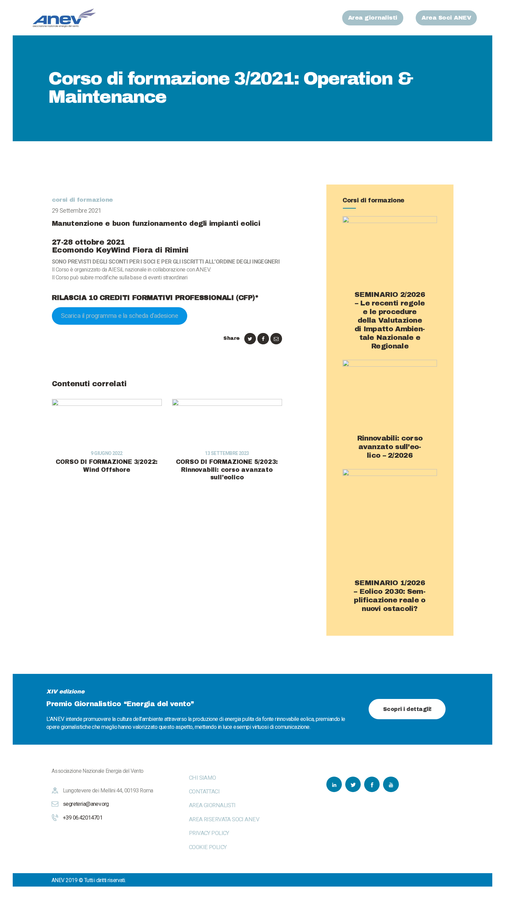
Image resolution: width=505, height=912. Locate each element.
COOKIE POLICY (207, 847)
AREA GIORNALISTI (212, 805)
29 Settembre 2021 (76, 210)
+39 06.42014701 (82, 817)
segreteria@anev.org (86, 804)
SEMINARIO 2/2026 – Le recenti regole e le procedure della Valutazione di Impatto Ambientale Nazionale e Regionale (390, 320)
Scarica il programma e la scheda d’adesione (119, 316)
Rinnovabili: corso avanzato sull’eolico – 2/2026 (390, 446)
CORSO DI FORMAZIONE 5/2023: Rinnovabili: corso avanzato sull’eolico (227, 470)
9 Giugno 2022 (106, 453)
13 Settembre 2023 (227, 453)
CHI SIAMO (202, 778)
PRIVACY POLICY (209, 833)
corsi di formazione (82, 200)
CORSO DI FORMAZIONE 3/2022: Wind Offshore (107, 466)
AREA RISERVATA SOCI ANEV (224, 819)
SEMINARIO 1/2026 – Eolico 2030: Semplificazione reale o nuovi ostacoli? (389, 595)
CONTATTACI (204, 791)
